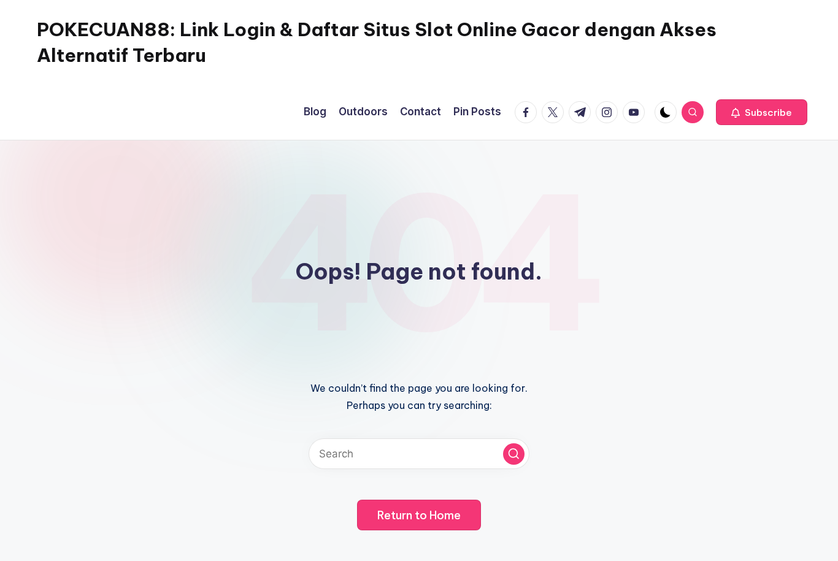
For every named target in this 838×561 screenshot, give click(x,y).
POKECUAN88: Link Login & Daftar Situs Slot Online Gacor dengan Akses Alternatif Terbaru (377, 42)
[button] (761, 112)
